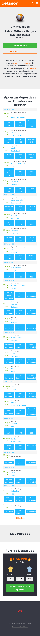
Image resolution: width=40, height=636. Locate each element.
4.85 (20, 124)
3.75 (9, 239)
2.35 (9, 173)
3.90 (9, 257)
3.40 (31, 140)
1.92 (31, 239)
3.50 (20, 223)
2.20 (9, 223)
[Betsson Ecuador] (10, 3)
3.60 (20, 257)
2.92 (31, 189)
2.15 (31, 447)
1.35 (31, 124)
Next (19, 518)
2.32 (8, 189)
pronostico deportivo (22, 63)
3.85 (20, 275)
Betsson (33, 68)
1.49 (9, 208)
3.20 (20, 156)
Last (23, 518)
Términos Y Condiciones (20, 627)
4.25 (31, 275)
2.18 (9, 140)
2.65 (31, 156)
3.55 (20, 189)
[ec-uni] (29, 569)
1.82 (10, 579)
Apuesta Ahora (20, 45)
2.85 (9, 431)
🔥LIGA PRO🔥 (20, 558)
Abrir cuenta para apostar (20, 588)
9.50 (9, 124)
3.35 (20, 140)
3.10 (31, 173)
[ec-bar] (10, 569)
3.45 (20, 431)
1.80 (9, 275)
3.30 (20, 173)
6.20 (31, 208)
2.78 (9, 156)
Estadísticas (13, 51)
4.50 (20, 208)
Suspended (9, 295)
